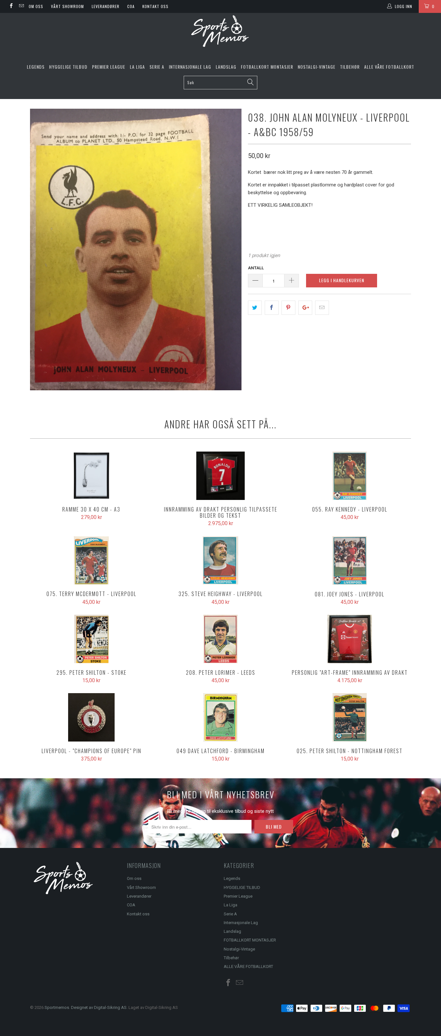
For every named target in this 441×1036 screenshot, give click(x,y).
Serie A (156, 66)
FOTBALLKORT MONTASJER (267, 66)
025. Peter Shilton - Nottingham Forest (349, 717)
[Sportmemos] (220, 31)
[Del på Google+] (305, 308)
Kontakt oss (155, 6)
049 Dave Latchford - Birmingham (220, 717)
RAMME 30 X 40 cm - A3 (91, 476)
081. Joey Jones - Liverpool (349, 560)
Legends (36, 66)
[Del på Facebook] (272, 308)
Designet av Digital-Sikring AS (99, 1007)
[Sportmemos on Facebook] (11, 6)
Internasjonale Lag (190, 66)
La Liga (137, 66)
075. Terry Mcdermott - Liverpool (91, 560)
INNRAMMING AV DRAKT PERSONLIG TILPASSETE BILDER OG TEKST (220, 476)
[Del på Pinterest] (288, 308)
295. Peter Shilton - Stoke (91, 639)
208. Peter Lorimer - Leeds (220, 639)
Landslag (226, 66)
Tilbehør (350, 66)
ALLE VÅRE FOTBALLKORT (389, 66)
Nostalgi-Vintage (316, 66)
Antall (256, 267)
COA (131, 6)
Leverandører (105, 6)
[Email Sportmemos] (21, 6)
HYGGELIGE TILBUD (68, 66)
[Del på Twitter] (255, 308)
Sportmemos (57, 1007)
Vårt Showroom (67, 6)
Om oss (36, 6)
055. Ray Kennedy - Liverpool (349, 476)
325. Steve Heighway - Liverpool (220, 560)
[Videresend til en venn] (322, 308)
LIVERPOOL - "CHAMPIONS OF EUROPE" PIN (91, 717)
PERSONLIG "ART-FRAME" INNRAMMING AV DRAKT (349, 639)
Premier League (108, 66)
